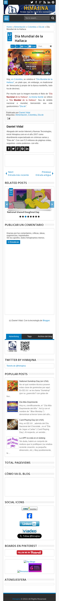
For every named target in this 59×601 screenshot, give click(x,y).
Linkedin (49, 2)
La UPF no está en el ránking (32, 438)
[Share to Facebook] (9, 207)
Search (52, 18)
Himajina (16, 599)
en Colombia (17, 79)
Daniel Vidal (24, 112)
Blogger (46, 320)
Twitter (32, 2)
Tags (29, 336)
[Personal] (22, 571)
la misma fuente (36, 97)
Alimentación (21, 115)
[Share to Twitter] (13, 207)
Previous (52, 204)
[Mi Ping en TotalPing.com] (35, 571)
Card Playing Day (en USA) (31, 420)
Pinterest (53, 2)
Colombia (32, 115)
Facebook (36, 2)
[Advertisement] (32, 160)
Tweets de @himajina (16, 366)
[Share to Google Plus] (17, 207)
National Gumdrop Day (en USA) (34, 381)
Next (7, 204)
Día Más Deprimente (28, 402)
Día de (23, 106)
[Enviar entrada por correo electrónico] (8, 119)
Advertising (14, 336)
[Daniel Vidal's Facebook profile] (29, 518)
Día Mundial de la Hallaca (29, 38)
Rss (44, 2)
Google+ (40, 2)
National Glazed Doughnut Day (23, 212)
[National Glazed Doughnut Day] (29, 199)
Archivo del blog (45, 336)
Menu (6, 2)
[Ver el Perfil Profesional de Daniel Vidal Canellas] (30, 532)
